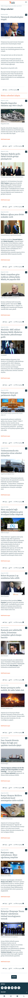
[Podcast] (18, 987)
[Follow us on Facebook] (2, 987)
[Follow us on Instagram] (5, 987)
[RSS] (15, 987)
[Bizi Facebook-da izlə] (4, 996)
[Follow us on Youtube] (12, 987)
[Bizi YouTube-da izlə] (17, 996)
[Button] (5, 90)
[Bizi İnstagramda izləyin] (11, 996)
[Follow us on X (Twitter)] (9, 987)
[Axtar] (24, 996)
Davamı (14, 977)
